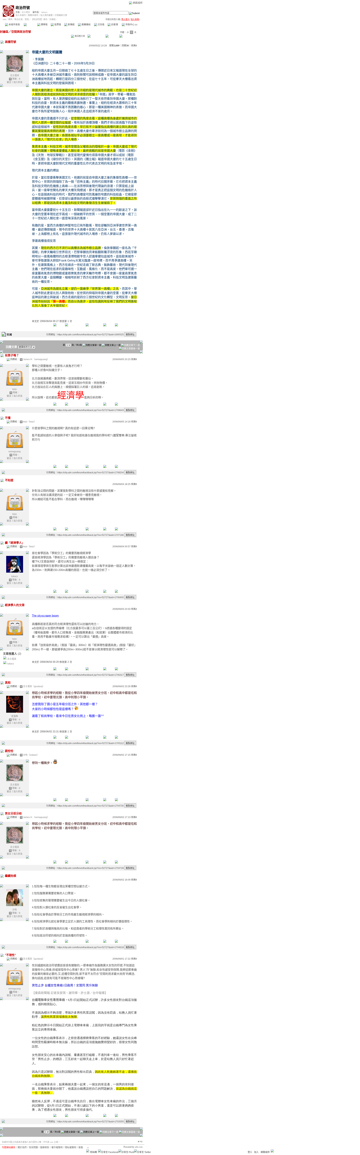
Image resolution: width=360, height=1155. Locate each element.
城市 (10, 19)
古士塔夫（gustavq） (34, 686)
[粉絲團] (87, 1150)
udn (4, 19)
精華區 (44, 24)
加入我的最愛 (46, 15)
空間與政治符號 (21, 31)
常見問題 (33, 1147)
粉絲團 (93, 1152)
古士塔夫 (26, 12)
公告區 (100, 24)
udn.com (138, 1147)
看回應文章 (79, 36)
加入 (256, 1152)
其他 (27, 19)
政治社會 (18, 19)
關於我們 (22, 1147)
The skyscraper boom (45, 615)
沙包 (14, 909)
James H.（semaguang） (36, 359)
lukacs (44, 12)
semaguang (14, 451)
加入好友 (18, 82)
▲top (139, 1141)
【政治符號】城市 (39, 19)
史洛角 (14, 716)
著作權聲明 (57, 1147)
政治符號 (23, 8)
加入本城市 (21, 15)
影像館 (71, 24)
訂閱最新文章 (61, 15)
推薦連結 (86, 24)
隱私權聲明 (70, 1147)
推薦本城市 (33, 15)
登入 (250, 1152)
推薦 (134, 45)
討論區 (30, 24)
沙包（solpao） (31, 755)
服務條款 (44, 1147)
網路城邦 (137, 2)
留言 (9, 82)
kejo (14, 389)
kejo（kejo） (29, 421)
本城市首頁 (14, 24)
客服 (80, 1147)
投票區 (57, 24)
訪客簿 (114, 24)
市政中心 (131, 24)
